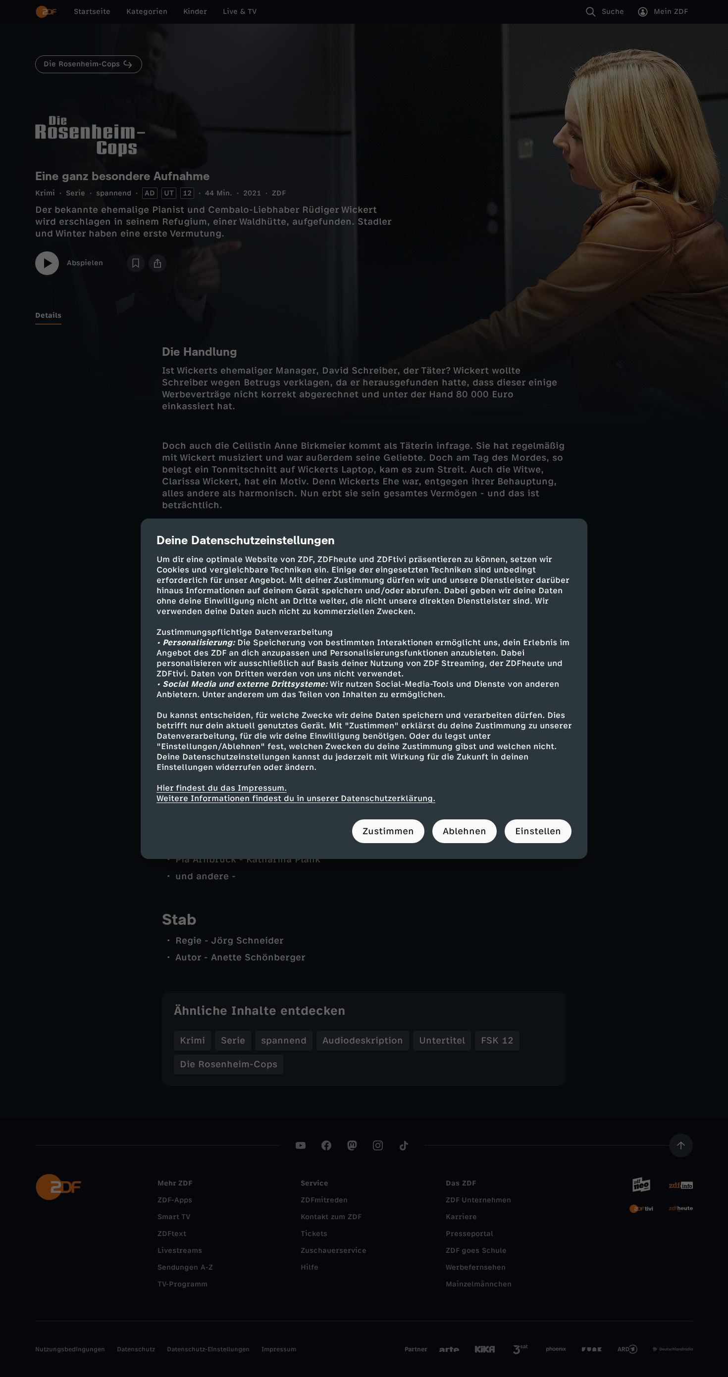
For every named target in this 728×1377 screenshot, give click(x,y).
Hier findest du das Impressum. (221, 788)
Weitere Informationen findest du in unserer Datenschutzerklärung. (295, 798)
